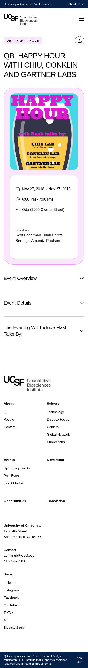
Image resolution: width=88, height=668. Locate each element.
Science (53, 403)
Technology (55, 412)
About (9, 403)
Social (9, 574)
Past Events (12, 475)
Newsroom (55, 460)
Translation (56, 501)
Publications (56, 442)
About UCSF (76, 4)
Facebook (11, 597)
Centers (53, 427)
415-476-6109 (14, 561)
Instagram (11, 590)
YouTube (10, 605)
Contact (9, 427)
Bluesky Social (14, 627)
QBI (6, 412)
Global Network (58, 434)
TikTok (8, 612)
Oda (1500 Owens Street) (43, 210)
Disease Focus (58, 419)
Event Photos (13, 483)
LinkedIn (10, 582)
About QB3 (80, 660)
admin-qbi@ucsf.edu (19, 555)
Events (9, 460)
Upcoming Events (17, 468)
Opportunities (15, 501)
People (9, 419)
